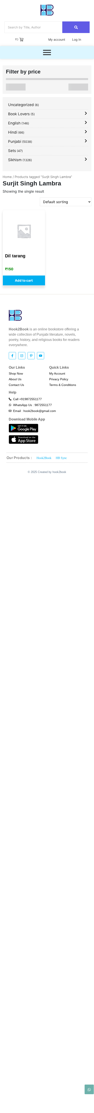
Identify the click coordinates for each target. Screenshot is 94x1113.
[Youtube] (40, 355)
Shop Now (16, 373)
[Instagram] (21, 355)
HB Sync (61, 458)
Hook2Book (44, 458)
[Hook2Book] (47, 10)
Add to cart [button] (24, 280)
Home (7, 177)
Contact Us (16, 385)
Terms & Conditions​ (62, 385)
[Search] (76, 27)
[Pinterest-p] (31, 355)
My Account (57, 373)
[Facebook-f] (12, 355)
